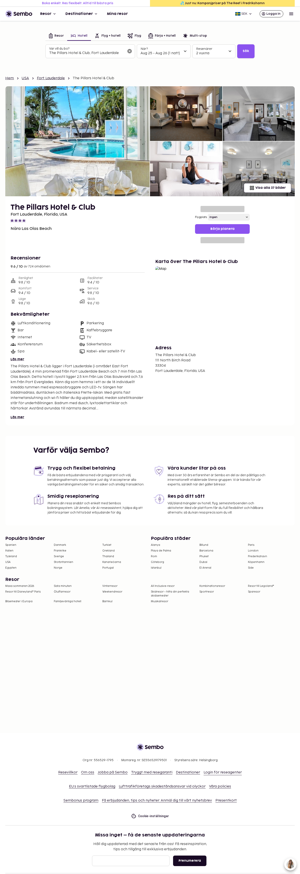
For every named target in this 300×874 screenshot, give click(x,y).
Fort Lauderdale (51, 78)
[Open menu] (291, 13)
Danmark (60, 545)
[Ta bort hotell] (129, 51)
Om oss (87, 772)
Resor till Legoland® (261, 586)
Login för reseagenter (223, 772)
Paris (251, 545)
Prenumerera (190, 860)
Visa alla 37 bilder (270, 187)
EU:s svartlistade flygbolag (92, 786)
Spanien (10, 545)
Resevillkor (68, 772)
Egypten (10, 567)
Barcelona (206, 550)
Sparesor (254, 591)
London (253, 550)
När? (144, 49)
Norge (58, 567)
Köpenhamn (256, 562)
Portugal (108, 567)
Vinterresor (109, 586)
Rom (154, 556)
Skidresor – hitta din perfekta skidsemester (170, 593)
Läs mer (17, 359)
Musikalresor (159, 601)
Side (251, 567)
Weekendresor (112, 591)
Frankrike (60, 550)
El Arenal (205, 567)
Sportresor (206, 591)
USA (25, 78)
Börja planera (222, 228)
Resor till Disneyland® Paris (23, 591)
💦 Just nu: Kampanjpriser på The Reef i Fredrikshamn (222, 3)
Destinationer (79, 14)
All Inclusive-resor (163, 586)
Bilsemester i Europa (19, 601)
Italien (9, 550)
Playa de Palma (161, 550)
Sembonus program (80, 800)
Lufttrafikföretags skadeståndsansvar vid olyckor (162, 786)
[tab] (56, 36)
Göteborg (157, 562)
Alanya (155, 545)
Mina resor (117, 14)
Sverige (59, 556)
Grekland (108, 550)
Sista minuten (63, 586)
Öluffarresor (62, 591)
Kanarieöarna (111, 562)
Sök (246, 51)
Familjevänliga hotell (67, 601)
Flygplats (201, 217)
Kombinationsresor (212, 586)
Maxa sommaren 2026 (19, 586)
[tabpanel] (150, 51)
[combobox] (86, 53)
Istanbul (156, 567)
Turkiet (106, 545)
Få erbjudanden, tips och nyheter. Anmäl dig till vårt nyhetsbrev (157, 800)
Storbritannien (63, 562)
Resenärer (204, 49)
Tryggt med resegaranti (151, 772)
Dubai (203, 562)
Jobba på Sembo (113, 772)
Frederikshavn (257, 556)
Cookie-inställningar (153, 816)
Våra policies (220, 786)
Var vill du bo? (59, 48)
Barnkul (107, 601)
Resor (45, 14)
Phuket (204, 556)
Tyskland (11, 556)
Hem (9, 78)
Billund (203, 545)
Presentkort (226, 800)
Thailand (108, 556)
